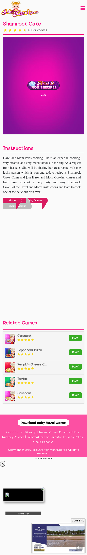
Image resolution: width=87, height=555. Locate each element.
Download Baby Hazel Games (43, 422)
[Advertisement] (43, 265)
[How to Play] (23, 495)
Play (75, 338)
